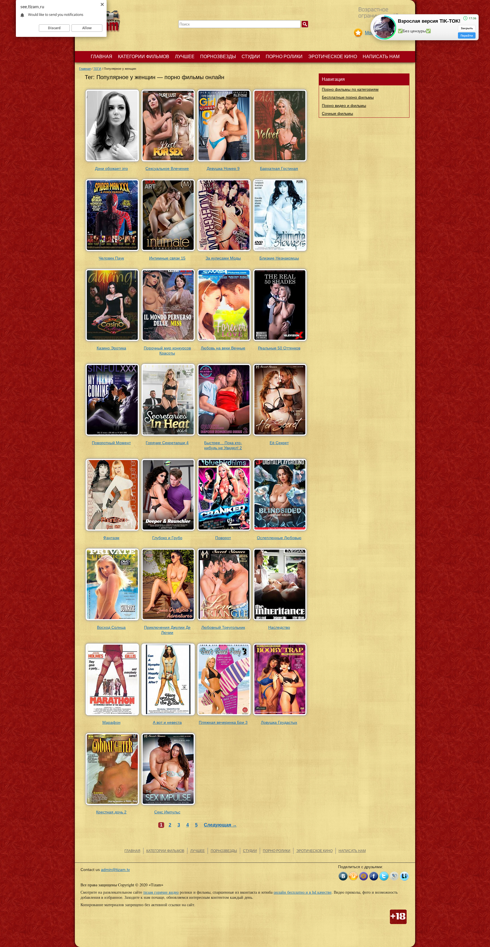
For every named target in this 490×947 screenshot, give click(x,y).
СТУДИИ (251, 56)
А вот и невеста (167, 722)
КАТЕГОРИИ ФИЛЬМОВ (143, 56)
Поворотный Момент (111, 442)
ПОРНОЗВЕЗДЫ (218, 56)
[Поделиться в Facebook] (373, 876)
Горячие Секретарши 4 (167, 442)
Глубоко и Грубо (167, 537)
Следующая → (220, 824)
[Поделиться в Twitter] (383, 876)
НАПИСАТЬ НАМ (381, 56)
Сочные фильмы (337, 113)
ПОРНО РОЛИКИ (284, 56)
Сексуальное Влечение (167, 168)
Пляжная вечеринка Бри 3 (223, 722)
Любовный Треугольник (223, 627)
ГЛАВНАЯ (101, 56)
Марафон (111, 722)
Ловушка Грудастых (279, 722)
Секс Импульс (167, 812)
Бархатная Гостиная (279, 168)
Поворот (223, 537)
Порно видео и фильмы (344, 105)
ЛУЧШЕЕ (185, 56)
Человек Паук (111, 258)
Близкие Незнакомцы (279, 258)
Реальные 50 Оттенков (279, 348)
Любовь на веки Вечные (223, 348)
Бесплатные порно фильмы (348, 97)
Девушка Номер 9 (223, 168)
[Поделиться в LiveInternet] (404, 876)
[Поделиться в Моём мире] (363, 876)
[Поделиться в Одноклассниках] (353, 876)
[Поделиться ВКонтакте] (343, 876)
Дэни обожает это (111, 168)
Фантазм (111, 537)
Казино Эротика (111, 348)
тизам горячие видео (161, 892)
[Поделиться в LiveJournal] (394, 876)
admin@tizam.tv (115, 869)
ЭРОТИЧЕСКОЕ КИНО (332, 56)
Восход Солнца (111, 627)
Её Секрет (279, 442)
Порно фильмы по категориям (350, 89)
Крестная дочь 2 (111, 812)
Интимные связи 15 (167, 258)
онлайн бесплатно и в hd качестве (302, 892)
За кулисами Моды (223, 258)
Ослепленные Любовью (279, 537)
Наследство (279, 627)
